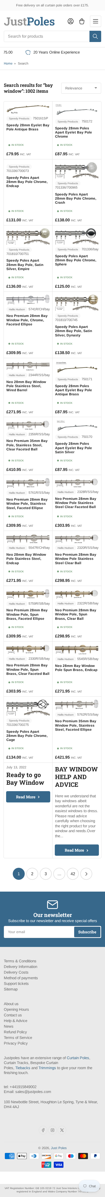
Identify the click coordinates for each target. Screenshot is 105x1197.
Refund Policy (15, 1032)
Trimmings (47, 1068)
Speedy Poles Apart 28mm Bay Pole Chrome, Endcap (27, 182)
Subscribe (87, 931)
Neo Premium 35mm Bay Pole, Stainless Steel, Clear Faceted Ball (27, 445)
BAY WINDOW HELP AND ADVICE (76, 777)
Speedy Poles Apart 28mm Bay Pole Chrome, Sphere (75, 260)
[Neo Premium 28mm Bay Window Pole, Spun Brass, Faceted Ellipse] (28, 594)
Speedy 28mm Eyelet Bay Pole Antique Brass (27, 127)
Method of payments (21, 978)
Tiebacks (22, 1068)
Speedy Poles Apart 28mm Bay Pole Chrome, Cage (27, 736)
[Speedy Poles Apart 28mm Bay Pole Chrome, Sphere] (77, 236)
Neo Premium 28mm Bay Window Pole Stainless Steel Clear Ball (75, 559)
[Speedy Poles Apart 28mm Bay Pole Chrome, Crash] (77, 170)
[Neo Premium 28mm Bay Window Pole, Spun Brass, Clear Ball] (77, 594)
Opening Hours (16, 1009)
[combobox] (52, 36)
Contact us (13, 1015)
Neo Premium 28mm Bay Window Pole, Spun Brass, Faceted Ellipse (27, 614)
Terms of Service (18, 1037)
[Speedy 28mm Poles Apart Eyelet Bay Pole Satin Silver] (77, 426)
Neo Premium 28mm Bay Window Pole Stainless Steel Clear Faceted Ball (75, 503)
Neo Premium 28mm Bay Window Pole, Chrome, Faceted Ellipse (27, 320)
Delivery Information (20, 966)
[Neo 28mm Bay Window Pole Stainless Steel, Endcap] (28, 538)
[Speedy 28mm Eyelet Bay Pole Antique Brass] (28, 109)
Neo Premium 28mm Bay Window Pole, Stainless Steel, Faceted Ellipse (27, 504)
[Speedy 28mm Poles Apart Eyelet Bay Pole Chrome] (77, 110)
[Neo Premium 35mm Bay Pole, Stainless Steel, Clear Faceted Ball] (28, 424)
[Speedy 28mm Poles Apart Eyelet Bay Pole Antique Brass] (77, 368)
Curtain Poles (78, 1058)
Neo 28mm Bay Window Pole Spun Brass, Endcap (76, 668)
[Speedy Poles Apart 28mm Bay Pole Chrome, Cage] (28, 707)
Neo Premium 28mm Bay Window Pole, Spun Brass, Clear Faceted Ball (27, 669)
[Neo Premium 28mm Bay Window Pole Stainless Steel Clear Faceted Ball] (77, 482)
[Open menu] (95, 21)
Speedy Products (19, 118)
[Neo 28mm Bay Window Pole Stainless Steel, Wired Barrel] (28, 365)
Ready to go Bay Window (25, 779)
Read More (25, 796)
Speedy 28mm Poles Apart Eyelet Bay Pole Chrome (73, 132)
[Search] (95, 36)
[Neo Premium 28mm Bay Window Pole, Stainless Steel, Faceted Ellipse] (28, 483)
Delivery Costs (16, 972)
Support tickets (16, 983)
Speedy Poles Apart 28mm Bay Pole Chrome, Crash (75, 198)
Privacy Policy (16, 1043)
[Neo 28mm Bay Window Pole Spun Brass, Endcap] (77, 649)
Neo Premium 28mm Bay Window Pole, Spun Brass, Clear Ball (75, 614)
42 (73, 874)
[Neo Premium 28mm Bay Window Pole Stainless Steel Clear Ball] (77, 538)
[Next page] (86, 873)
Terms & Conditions (20, 961)
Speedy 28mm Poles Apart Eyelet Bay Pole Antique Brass (73, 390)
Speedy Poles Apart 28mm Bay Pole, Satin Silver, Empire (24, 265)
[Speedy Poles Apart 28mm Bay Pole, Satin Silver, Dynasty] (77, 302)
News (9, 1026)
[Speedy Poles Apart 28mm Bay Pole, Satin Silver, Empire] (28, 236)
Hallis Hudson (17, 309)
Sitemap (11, 989)
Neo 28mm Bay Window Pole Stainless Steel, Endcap (26, 559)
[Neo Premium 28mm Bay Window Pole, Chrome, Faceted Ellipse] (28, 299)
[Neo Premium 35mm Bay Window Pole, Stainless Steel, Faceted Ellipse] (77, 704)
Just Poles (59, 1148)
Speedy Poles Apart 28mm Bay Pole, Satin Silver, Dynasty (73, 331)
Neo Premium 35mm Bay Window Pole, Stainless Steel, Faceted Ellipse (75, 725)
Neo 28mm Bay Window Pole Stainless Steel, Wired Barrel (26, 386)
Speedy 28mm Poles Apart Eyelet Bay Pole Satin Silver (73, 448)
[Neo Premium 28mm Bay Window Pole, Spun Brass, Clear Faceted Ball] (28, 649)
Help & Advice (15, 1020)
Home (8, 63)
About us (11, 1004)
